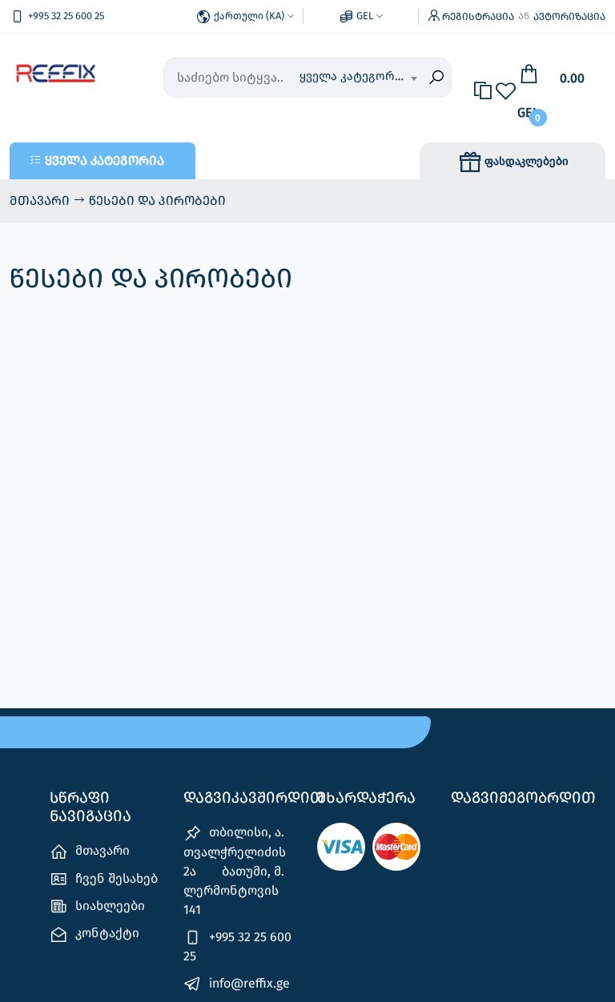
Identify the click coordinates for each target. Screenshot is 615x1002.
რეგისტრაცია (478, 16)
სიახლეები (108, 905)
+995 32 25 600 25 (237, 946)
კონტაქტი (105, 932)
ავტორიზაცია (569, 16)
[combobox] (358, 78)
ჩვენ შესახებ (115, 878)
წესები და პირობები (157, 200)
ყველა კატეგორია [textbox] (353, 76)
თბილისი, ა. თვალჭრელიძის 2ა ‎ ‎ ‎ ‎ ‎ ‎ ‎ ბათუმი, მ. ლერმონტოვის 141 (234, 870)
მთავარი (41, 200)
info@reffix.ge (248, 983)
